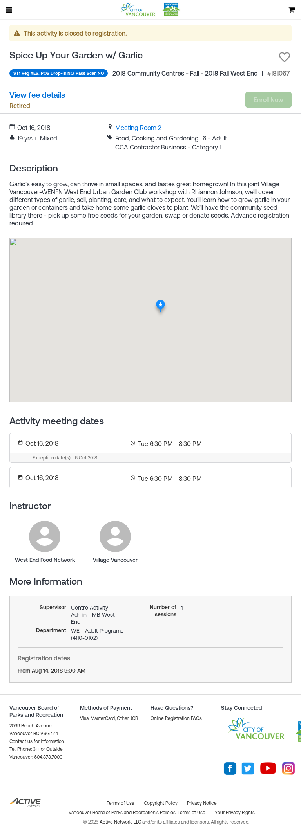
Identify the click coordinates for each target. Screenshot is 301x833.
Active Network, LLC (121, 822)
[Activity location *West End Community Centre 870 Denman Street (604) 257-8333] (160, 301)
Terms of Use (191, 812)
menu (9, 9)
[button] (284, 57)
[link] (138, 127)
